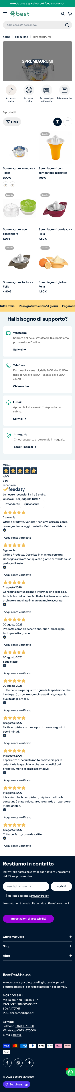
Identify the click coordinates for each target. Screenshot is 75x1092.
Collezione (21, 36)
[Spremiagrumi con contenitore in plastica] (55, 147)
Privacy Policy (40, 895)
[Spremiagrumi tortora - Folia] (19, 261)
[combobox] (37, 25)
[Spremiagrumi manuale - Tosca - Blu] (5, 184)
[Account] (62, 14)
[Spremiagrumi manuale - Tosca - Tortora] (12, 184)
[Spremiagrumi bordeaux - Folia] (55, 208)
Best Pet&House (23, 1076)
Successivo (31, 504)
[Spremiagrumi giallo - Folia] (55, 261)
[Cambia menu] (5, 14)
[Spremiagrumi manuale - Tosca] (19, 147)
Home (6, 36)
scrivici (17, 1034)
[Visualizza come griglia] (57, 121)
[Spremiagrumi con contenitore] (19, 208)
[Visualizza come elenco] (67, 121)
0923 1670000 (24, 1026)
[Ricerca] (67, 25)
